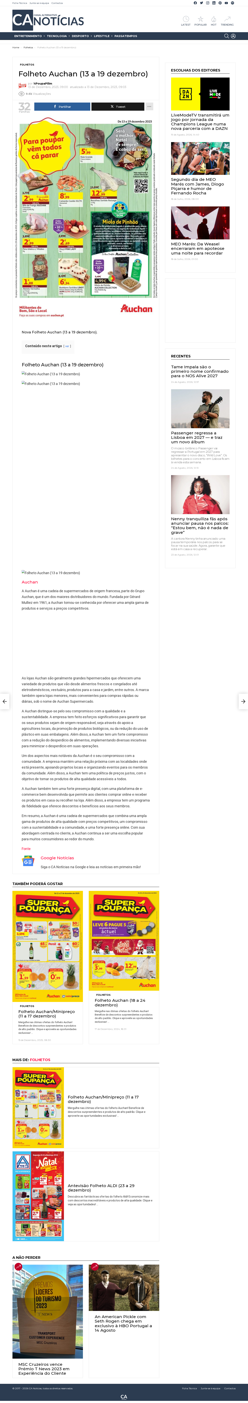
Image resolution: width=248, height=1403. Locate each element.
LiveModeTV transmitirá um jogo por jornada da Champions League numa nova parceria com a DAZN (200, 122)
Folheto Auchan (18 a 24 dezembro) (120, 1002)
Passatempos (126, 36)
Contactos (57, 3)
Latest (186, 24)
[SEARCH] (226, 36)
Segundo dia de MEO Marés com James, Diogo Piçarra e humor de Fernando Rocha (197, 186)
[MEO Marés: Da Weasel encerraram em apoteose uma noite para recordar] (200, 222)
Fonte (26, 849)
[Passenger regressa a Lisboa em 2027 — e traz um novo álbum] (200, 408)
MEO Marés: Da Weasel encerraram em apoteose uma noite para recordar (197, 248)
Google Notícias (57, 857)
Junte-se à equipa (39, 3)
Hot (214, 24)
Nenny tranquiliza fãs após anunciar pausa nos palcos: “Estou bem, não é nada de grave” (200, 525)
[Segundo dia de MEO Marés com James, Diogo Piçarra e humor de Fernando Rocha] (200, 158)
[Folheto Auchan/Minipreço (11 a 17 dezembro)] (47, 946)
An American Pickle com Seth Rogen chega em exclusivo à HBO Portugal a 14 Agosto (123, 1323)
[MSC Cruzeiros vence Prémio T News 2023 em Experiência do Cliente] (47, 1311)
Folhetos (27, 1006)
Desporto (80, 36)
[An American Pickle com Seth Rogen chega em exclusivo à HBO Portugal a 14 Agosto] (124, 1288)
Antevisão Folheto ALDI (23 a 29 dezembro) (101, 1187)
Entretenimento (28, 36)
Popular (201, 24)
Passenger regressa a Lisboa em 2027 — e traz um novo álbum (196, 437)
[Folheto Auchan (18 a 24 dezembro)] (124, 941)
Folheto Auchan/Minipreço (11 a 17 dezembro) (46, 1013)
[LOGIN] (233, 36)
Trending (227, 24)
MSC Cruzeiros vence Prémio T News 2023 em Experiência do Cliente (44, 1369)
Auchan (30, 582)
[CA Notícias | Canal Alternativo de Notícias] (124, 1397)
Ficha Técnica (19, 3)
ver (67, 346)
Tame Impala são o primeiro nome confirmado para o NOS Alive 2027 (200, 371)
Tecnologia (57, 36)
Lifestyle (101, 36)
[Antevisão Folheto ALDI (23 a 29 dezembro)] (38, 1196)
